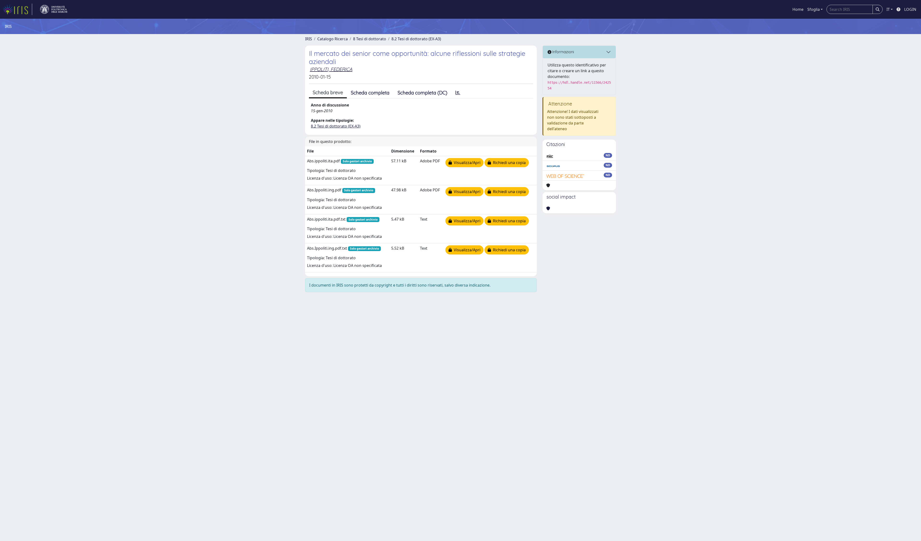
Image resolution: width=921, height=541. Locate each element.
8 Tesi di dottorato (369, 38)
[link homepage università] (53, 9)
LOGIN (910, 9)
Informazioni (562, 51)
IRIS (308, 38)
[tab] (457, 93)
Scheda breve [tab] (328, 92)
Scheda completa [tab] (370, 93)
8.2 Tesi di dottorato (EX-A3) (416, 38)
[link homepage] (17, 9)
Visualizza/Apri (466, 162)
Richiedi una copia (508, 162)
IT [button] (888, 9)
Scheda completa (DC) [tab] (422, 93)
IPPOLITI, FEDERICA (331, 69)
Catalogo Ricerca (332, 38)
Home (797, 9)
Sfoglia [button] (813, 9)
